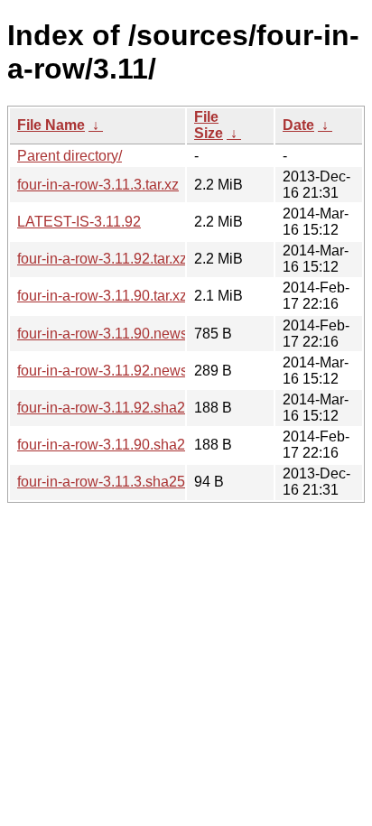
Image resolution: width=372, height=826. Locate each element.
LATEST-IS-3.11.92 (79, 221)
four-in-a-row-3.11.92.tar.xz (102, 258)
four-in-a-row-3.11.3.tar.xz (98, 184)
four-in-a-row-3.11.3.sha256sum (118, 481)
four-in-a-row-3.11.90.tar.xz (102, 295)
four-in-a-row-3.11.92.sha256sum (122, 407)
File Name (51, 125)
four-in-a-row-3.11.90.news (102, 333)
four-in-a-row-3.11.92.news (102, 370)
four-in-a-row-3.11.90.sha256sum (122, 444)
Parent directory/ (69, 155)
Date (298, 125)
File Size (208, 125)
